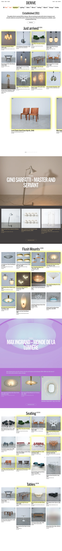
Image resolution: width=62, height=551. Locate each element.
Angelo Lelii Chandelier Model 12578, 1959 (7, 47)
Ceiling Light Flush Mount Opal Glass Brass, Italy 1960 (52, 308)
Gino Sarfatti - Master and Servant (6, 156)
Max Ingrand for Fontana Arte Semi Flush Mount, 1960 (8, 308)
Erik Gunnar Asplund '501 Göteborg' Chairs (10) (51, 452)
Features (2, 1)
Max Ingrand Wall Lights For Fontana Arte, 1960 (22, 288)
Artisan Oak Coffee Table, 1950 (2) (53, 526)
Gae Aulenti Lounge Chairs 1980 (7, 448)
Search (54, 1)
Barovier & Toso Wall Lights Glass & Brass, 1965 (38, 87)
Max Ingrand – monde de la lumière (6, 319)
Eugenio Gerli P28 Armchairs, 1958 (23, 469)
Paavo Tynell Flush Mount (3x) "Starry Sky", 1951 (37, 268)
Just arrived (31, 28)
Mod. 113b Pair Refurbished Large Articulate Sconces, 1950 (29, 229)
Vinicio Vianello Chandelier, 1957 (53, 86)
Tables (31, 484)
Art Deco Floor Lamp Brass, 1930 (8, 90)
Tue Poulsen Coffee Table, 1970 (37, 522)
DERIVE (31, 3)
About (6, 1)
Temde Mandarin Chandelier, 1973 (23, 46)
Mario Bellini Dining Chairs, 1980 (8, 428)
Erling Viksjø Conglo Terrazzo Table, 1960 (37, 67)
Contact (8, 1)
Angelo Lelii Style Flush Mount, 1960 (22, 312)
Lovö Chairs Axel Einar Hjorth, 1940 (22, 131)
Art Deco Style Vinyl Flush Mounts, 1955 (38, 288)
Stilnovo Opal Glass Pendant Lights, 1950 (52, 47)
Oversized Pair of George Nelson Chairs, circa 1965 (38, 472)
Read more (31, 22)
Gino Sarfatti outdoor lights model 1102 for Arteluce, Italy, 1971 (50, 229)
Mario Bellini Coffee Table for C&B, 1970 (53, 503)
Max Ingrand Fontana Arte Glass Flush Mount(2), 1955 (52, 265)
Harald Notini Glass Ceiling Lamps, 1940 (8, 288)
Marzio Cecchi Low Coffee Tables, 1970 (38, 503)
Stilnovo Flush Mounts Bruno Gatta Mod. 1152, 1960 (23, 265)
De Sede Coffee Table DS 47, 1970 (8, 519)
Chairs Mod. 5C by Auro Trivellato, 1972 (38, 44)
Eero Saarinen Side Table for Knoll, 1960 (23, 527)
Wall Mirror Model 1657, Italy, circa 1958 (50, 401)
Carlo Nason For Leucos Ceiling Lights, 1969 (22, 67)
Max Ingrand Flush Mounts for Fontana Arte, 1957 (30, 393)
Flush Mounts (31, 249)
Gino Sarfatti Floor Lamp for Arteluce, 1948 (10, 229)
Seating (31, 413)
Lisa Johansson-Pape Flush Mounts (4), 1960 (8, 265)
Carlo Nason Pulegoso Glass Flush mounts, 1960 (38, 305)
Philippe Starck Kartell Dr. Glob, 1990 (53, 476)
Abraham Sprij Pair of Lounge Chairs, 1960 (52, 64)
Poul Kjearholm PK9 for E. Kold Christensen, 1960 (37, 452)
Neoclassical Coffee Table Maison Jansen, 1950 (8, 64)
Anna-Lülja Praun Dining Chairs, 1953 (22, 87)
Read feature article (31, 240)
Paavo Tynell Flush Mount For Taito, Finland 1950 (53, 285)
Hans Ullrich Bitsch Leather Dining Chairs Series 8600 (23, 452)
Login (56, 1)
